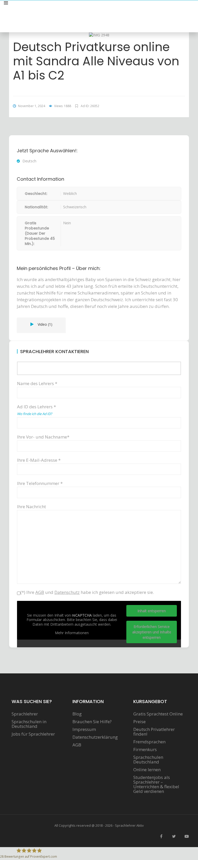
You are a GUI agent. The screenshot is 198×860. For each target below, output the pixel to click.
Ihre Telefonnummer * (40, 483)
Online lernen (147, 769)
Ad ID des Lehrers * (36, 410)
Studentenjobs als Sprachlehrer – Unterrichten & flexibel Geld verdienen (156, 784)
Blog (77, 714)
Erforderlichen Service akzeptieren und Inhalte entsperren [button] (151, 632)
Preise (139, 721)
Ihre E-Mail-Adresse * (39, 460)
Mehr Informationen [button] (72, 633)
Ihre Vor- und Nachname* (43, 437)
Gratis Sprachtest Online (158, 714)
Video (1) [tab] (45, 324)
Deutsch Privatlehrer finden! (154, 731)
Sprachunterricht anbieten (167, 8)
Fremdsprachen (149, 741)
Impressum (84, 729)
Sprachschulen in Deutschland (29, 724)
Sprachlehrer (25, 714)
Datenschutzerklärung (95, 737)
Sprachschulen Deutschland (148, 759)
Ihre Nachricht (31, 506)
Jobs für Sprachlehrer (33, 734)
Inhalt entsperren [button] (151, 610)
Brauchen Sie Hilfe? (92, 721)
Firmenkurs (145, 749)
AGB (76, 745)
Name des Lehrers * (37, 383)
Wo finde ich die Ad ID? (34, 413)
